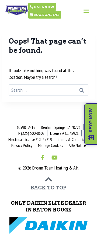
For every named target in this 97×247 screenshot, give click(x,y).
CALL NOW (43, 7)
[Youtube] (54, 157)
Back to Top (48, 187)
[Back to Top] (48, 179)
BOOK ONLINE (46, 15)
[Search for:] (48, 90)
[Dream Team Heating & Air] (16, 9)
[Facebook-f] (42, 157)
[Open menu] (86, 10)
